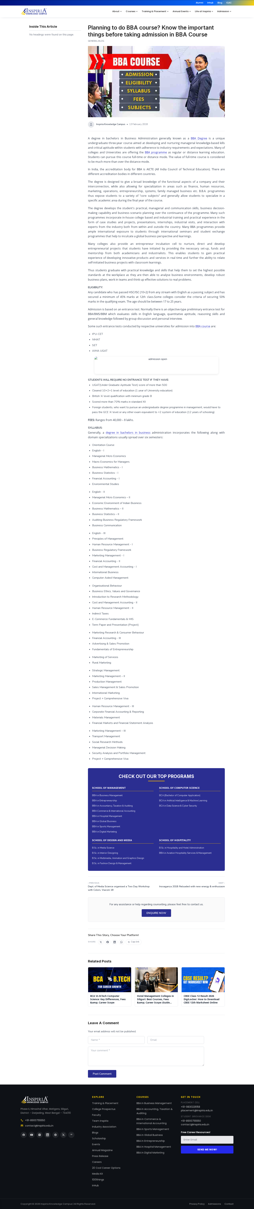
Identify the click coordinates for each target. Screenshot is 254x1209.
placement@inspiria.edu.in (197, 1110)
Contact (228, 1204)
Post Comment (102, 1074)
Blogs (95, 1132)
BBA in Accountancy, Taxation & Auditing (112, 805)
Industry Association (104, 1126)
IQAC (229, 2)
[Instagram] (39, 1135)
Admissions (214, 1204)
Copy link (135, 942)
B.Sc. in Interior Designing (105, 853)
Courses (130, 11)
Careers (97, 1162)
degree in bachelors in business (128, 432)
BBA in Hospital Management (107, 816)
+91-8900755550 (35, 1120)
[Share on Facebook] (107, 942)
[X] (63, 1135)
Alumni (199, 2)
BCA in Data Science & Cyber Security (178, 805)
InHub (95, 1185)
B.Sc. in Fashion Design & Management (111, 863)
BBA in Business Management (107, 795)
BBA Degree (199, 138)
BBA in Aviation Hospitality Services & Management (185, 853)
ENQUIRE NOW (156, 913)
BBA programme (156, 152)
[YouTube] (32, 1135)
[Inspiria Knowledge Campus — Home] (34, 11)
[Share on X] (101, 942)
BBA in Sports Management (106, 826)
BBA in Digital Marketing (104, 831)
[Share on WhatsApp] (121, 942)
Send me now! (207, 1149)
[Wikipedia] (71, 1135)
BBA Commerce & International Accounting (113, 811)
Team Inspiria (100, 1121)
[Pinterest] (55, 1135)
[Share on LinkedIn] (114, 942)
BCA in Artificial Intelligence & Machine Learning (183, 800)
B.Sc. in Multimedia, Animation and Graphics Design (118, 858)
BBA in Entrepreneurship (104, 800)
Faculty (96, 1115)
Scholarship (99, 1138)
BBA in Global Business (104, 821)
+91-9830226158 (190, 1107)
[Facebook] (24, 1135)
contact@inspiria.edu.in (39, 1125)
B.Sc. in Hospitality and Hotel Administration (181, 847)
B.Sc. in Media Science (103, 847)
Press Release (100, 1156)
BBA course (202, 326)
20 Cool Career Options (106, 1168)
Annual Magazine (102, 1150)
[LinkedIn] (47, 1135)
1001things (98, 1179)
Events (96, 1144)
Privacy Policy (197, 1204)
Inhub (210, 2)
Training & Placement (154, 11)
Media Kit (97, 1173)
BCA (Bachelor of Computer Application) (179, 795)
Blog (220, 2)
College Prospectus (103, 1109)
